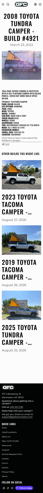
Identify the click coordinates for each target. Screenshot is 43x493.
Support (5, 450)
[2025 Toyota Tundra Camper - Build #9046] (21, 305)
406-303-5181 (16, 407)
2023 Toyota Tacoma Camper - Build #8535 (19, 204)
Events (5, 468)
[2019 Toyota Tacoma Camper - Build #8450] (21, 240)
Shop (4, 428)
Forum (5, 463)
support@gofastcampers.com (17, 417)
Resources (6, 445)
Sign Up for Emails (10, 441)
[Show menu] (3, 4)
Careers (5, 459)
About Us (6, 437)
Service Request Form (12, 454)
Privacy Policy (8, 472)
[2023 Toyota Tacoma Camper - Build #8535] (21, 174)
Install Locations (9, 432)
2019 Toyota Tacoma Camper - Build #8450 (19, 269)
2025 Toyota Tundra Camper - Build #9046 (20, 335)
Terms (4, 476)
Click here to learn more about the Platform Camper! (19, 139)
